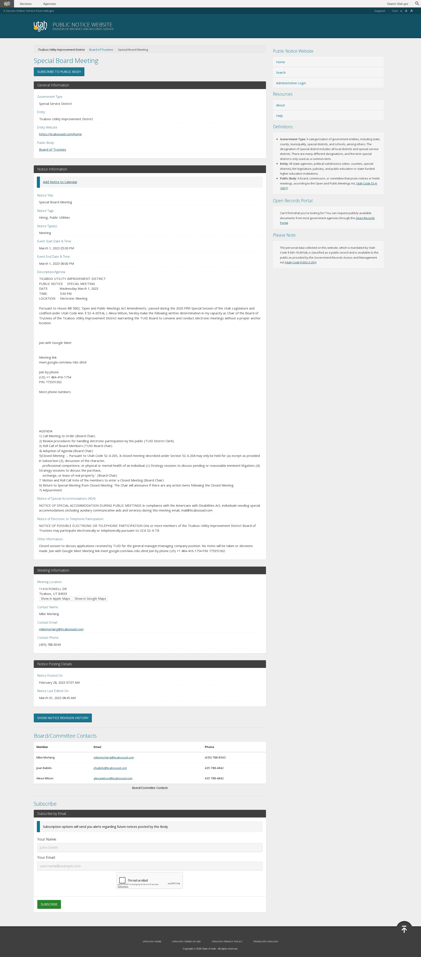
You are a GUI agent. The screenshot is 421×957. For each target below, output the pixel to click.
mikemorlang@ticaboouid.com (61, 629)
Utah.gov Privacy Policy (227, 941)
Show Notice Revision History (62, 718)
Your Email (46, 857)
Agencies (49, 3)
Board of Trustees (101, 50)
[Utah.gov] (7, 3)
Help (279, 116)
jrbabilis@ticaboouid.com (110, 768)
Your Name (46, 839)
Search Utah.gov (397, 3)
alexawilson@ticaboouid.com (113, 778)
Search (281, 72)
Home (280, 62)
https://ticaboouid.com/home (60, 134)
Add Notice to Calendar (60, 182)
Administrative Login (291, 83)
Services (26, 3)
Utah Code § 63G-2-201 (300, 262)
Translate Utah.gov (265, 941)
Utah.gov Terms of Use (186, 941)
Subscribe (49, 904)
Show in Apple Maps (55, 598)
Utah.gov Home (152, 941)
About (280, 105)
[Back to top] (404, 929)
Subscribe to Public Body (59, 72)
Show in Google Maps (90, 598)
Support (379, 11)
